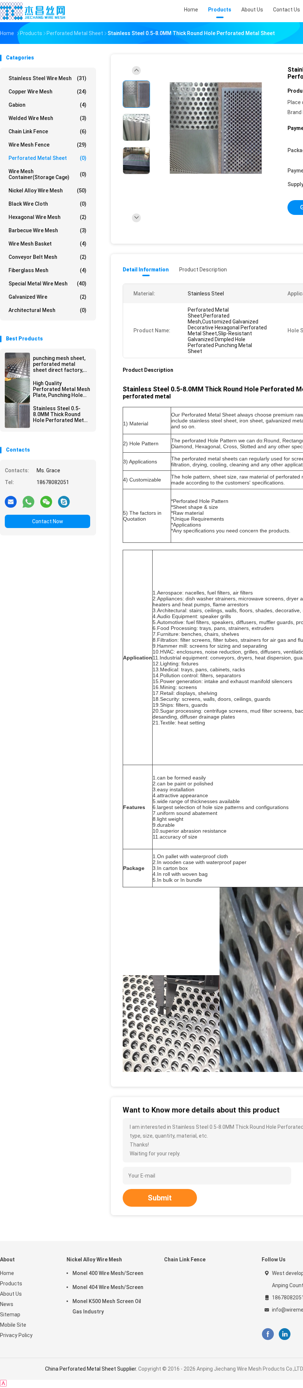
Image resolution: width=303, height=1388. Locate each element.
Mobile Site (13, 1325)
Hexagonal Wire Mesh (47, 217)
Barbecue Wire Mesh (47, 230)
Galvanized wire (47, 297)
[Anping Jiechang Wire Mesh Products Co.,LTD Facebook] (268, 1334)
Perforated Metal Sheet (47, 158)
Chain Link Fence (47, 131)
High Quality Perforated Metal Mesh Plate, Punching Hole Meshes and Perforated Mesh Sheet (61, 389)
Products (11, 1283)
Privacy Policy (16, 1335)
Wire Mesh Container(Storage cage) (47, 174)
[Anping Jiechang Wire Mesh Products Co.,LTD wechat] (46, 501)
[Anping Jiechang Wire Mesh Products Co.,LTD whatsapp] (28, 501)
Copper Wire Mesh (47, 92)
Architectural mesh (47, 310)
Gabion (47, 105)
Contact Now (47, 521)
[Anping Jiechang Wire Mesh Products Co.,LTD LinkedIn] (285, 1334)
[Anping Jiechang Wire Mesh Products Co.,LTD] (32, 11)
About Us (11, 1294)
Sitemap (10, 1314)
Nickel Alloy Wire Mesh (47, 190)
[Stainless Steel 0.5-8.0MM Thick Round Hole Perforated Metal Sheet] (17, 415)
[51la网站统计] (3, 1384)
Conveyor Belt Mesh (47, 257)
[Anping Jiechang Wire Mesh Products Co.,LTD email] (11, 501)
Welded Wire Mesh (47, 118)
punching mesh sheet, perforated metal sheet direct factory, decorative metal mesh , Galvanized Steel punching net (61, 364)
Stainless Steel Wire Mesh (47, 78)
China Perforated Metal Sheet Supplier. (91, 1369)
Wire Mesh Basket (47, 244)
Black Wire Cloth (47, 204)
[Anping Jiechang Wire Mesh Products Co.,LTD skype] (64, 501)
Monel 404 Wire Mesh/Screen (107, 1287)
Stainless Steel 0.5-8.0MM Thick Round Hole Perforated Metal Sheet (60, 414)
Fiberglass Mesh (47, 270)
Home (7, 1273)
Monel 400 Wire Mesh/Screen (107, 1273)
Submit (160, 1197)
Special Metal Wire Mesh (47, 284)
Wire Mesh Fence (47, 145)
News (6, 1304)
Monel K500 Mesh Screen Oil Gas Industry (106, 1306)
